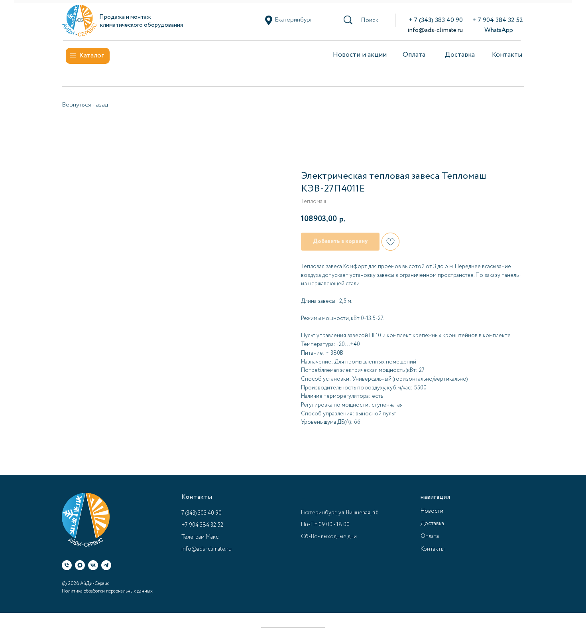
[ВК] (93, 565)
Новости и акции (360, 55)
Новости (432, 511)
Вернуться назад (85, 105)
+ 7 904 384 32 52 (497, 20)
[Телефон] (67, 565)
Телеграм (193, 537)
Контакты (507, 55)
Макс (212, 537)
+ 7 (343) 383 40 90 (436, 20)
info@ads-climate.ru (435, 30)
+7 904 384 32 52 (202, 525)
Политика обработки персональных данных (107, 591)
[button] (369, 20)
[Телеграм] (106, 565)
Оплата (414, 55)
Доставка (460, 55)
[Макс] (80, 565)
